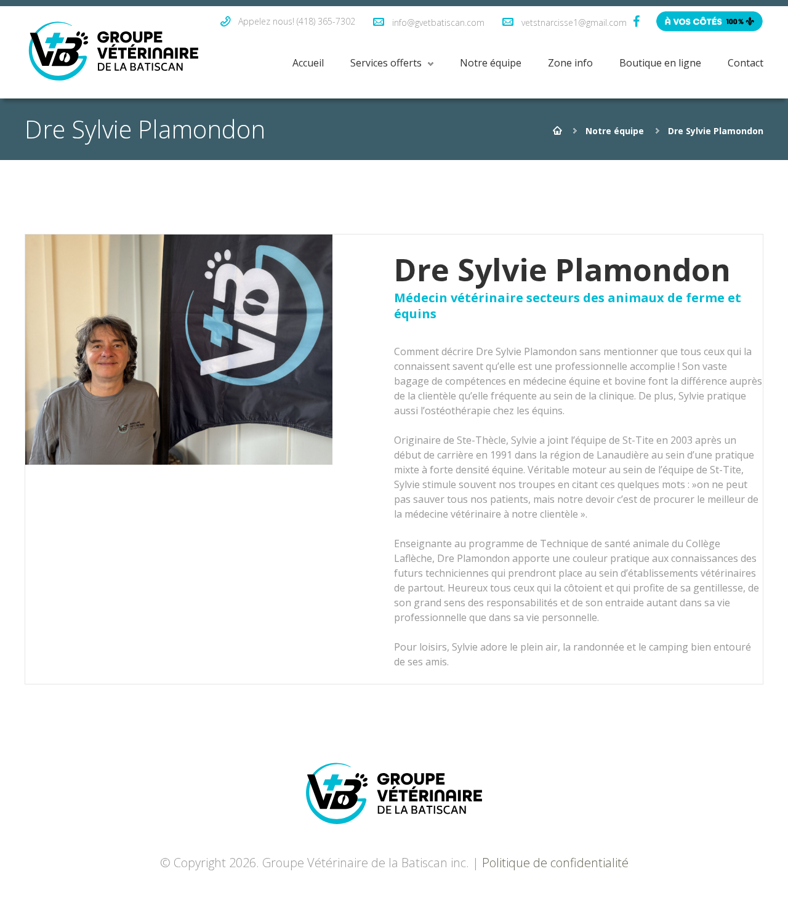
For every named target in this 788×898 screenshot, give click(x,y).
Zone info (570, 63)
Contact (745, 63)
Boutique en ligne (660, 63)
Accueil (308, 63)
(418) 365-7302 (326, 21)
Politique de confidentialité (555, 862)
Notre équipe (490, 63)
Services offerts (386, 63)
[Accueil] (557, 131)
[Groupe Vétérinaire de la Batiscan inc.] (114, 52)
